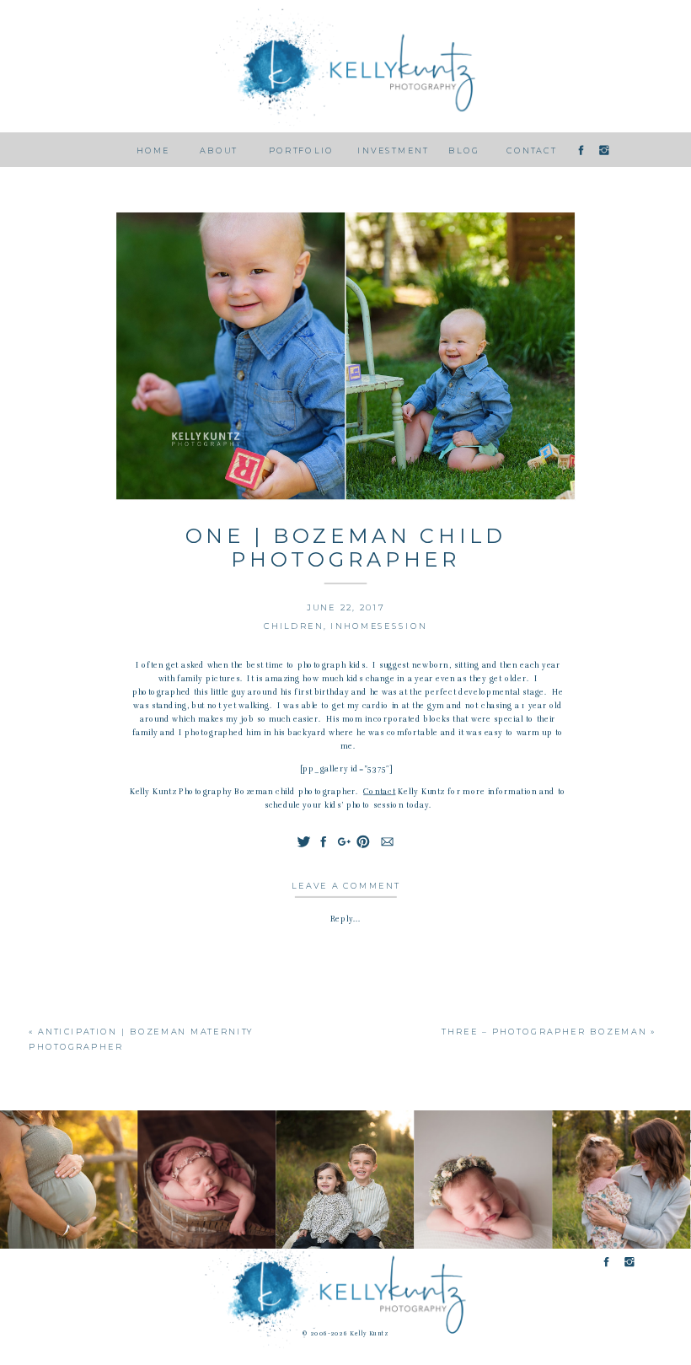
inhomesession (378, 626)
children (294, 626)
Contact (379, 791)
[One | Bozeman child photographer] (345, 356)
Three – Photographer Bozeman (544, 1032)
